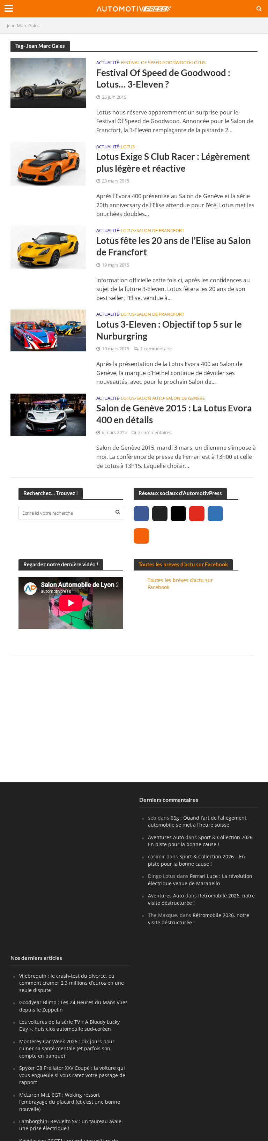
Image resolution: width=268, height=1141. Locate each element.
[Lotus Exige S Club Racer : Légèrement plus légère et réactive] (48, 163)
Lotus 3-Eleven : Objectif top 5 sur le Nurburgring (169, 330)
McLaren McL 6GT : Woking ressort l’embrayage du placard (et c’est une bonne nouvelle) (69, 1101)
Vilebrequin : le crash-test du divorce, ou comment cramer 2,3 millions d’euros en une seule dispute (71, 982)
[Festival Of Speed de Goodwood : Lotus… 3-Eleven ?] (48, 82)
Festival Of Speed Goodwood (155, 63)
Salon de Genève (185, 398)
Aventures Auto (166, 837)
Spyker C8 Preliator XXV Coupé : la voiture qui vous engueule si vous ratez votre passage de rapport (72, 1075)
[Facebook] (141, 513)
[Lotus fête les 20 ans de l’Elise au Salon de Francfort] (48, 247)
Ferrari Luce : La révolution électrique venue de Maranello (200, 879)
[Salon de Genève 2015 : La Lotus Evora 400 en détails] (48, 414)
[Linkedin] (215, 513)
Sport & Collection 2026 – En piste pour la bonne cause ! (202, 841)
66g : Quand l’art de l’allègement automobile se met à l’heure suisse (197, 821)
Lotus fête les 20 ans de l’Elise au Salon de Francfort (173, 246)
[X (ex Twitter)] (160, 513)
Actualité (107, 63)
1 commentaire (156, 348)
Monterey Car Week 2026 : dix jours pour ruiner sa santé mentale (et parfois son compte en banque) (66, 1048)
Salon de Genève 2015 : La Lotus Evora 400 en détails (174, 413)
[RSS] (141, 536)
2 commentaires (154, 432)
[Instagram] (178, 513)
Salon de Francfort (160, 230)
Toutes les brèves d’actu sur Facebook (183, 564)
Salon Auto (150, 398)
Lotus (199, 63)
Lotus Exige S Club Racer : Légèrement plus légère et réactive (173, 162)
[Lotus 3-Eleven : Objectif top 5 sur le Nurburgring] (48, 330)
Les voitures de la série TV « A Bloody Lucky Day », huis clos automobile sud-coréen (69, 1025)
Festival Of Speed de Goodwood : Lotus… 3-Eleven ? (163, 78)
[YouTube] (196, 513)
